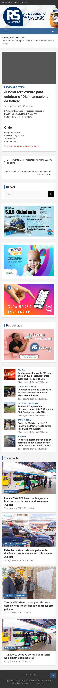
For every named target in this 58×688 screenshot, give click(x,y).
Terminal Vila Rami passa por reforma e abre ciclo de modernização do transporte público (28, 606)
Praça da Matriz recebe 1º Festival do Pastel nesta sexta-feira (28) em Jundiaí (35, 426)
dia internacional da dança (21, 146)
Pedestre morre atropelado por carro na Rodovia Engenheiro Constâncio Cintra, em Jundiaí (35, 442)
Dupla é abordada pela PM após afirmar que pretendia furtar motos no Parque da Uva (35, 376)
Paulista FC (32, 403)
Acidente (22, 437)
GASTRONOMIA (24, 420)
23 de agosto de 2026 (27, 399)
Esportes (22, 403)
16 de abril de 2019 (12, 106)
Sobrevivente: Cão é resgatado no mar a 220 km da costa (29, 161)
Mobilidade (10, 648)
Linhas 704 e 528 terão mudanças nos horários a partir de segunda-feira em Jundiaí (26, 501)
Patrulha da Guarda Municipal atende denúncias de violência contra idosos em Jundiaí (28, 553)
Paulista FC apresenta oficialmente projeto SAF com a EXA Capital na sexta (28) (35, 409)
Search (51, 194)
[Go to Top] (53, 675)
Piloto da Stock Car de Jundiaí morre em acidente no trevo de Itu (28, 173)
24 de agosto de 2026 (27, 382)
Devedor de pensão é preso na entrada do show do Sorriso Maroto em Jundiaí (34, 392)
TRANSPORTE (11, 491)
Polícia (21, 370)
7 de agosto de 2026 (13, 508)
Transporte (11, 458)
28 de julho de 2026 (12, 560)
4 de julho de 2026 (12, 661)
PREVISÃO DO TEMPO (14, 87)
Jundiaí (37, 146)
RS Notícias (28, 106)
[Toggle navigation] (5, 31)
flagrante (23, 387)
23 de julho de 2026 (12, 613)
